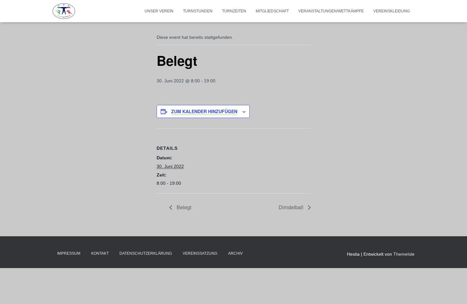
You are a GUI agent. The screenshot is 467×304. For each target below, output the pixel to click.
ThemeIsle (404, 254)
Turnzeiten (234, 11)
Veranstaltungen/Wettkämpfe (331, 11)
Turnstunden (198, 11)
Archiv (235, 253)
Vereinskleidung (391, 11)
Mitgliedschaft (272, 11)
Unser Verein (159, 11)
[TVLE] (64, 11)
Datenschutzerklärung (145, 253)
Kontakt (100, 253)
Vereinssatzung (200, 253)
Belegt (183, 207)
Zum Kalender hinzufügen (204, 111)
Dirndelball (292, 207)
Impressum (68, 253)
